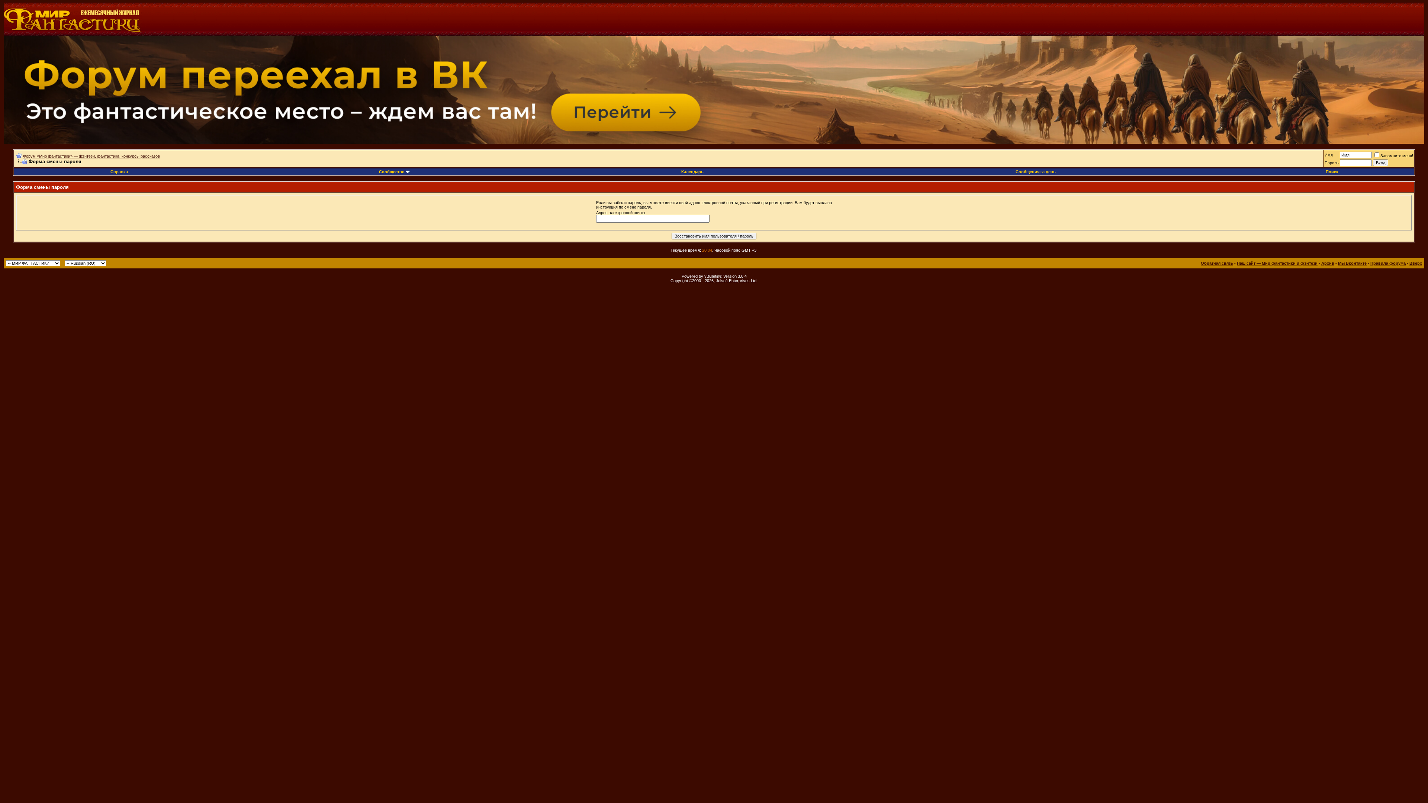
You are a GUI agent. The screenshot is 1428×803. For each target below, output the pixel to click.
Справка (119, 172)
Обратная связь (1217, 263)
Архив (1327, 263)
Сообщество (392, 172)
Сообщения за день (1036, 172)
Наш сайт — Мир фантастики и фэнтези (1277, 263)
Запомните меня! (1396, 156)
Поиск (1332, 172)
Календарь (692, 172)
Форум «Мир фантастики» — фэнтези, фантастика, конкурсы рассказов (91, 156)
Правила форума (1388, 263)
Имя (1329, 155)
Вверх (1415, 263)
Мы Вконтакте (1352, 263)
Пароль (1332, 163)
